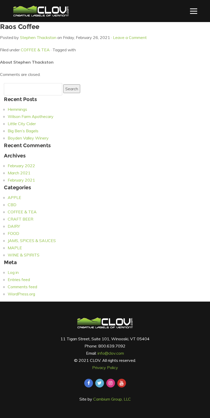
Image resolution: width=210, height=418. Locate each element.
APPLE (14, 197)
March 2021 (19, 172)
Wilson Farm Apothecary (31, 116)
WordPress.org (21, 293)
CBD (12, 204)
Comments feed (22, 286)
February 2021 (21, 180)
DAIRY (14, 226)
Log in (13, 272)
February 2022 (21, 165)
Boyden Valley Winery (28, 138)
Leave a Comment (130, 37)
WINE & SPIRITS (23, 254)
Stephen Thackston (38, 37)
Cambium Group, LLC (112, 399)
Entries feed (19, 279)
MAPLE (15, 247)
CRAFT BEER (20, 219)
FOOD (13, 233)
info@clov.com (111, 353)
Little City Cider (22, 123)
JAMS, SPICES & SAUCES (32, 240)
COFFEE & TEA (35, 49)
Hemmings (17, 109)
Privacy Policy (105, 367)
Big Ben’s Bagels (23, 130)
